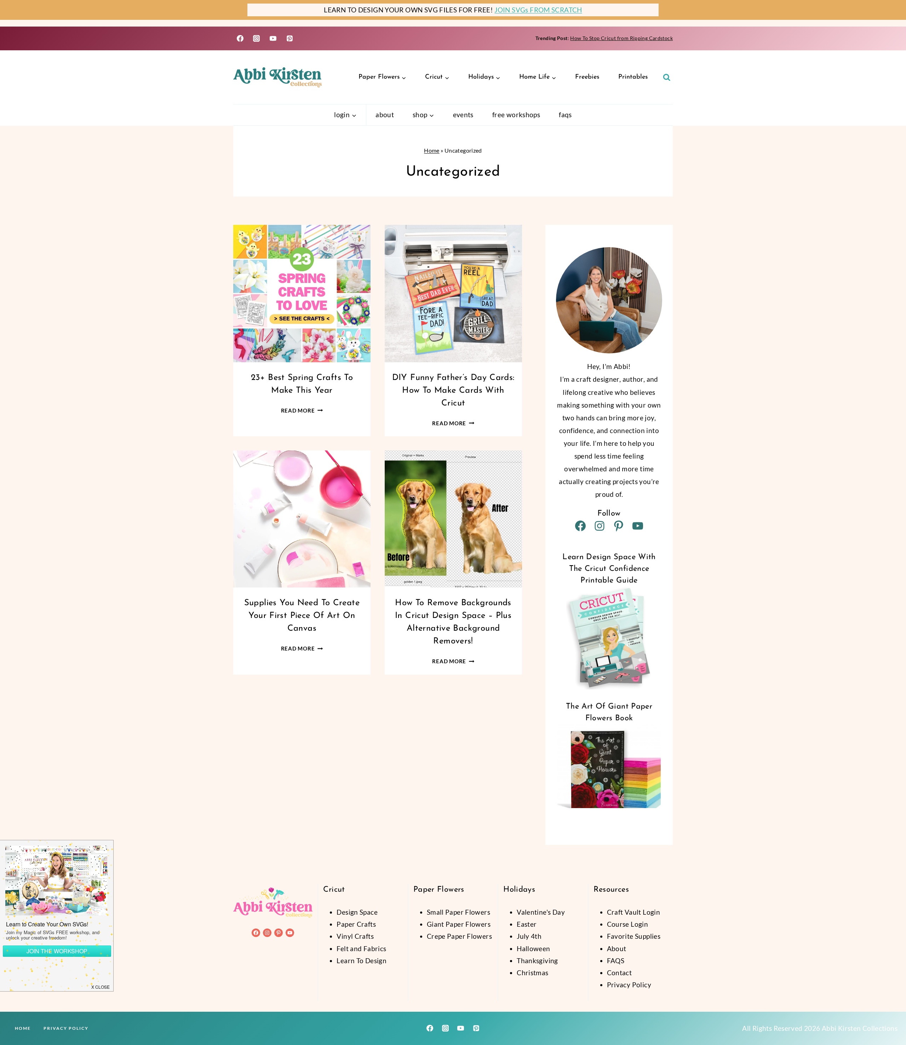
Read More (302, 410)
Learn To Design (361, 960)
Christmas (532, 973)
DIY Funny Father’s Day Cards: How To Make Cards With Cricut (453, 391)
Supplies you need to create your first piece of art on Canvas (302, 616)
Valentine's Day (541, 912)
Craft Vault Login (633, 912)
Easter (527, 924)
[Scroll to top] (888, 1017)
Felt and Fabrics (361, 948)
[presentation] (302, 293)
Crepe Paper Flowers (459, 936)
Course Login (627, 924)
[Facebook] (240, 38)
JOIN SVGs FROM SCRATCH (538, 10)
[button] (101, 986)
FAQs (565, 114)
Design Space (357, 912)
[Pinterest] (290, 38)
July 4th (529, 936)
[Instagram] (256, 38)
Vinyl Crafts (355, 936)
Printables (633, 77)
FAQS (616, 960)
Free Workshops (516, 114)
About (384, 114)
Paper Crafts (356, 924)
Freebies (587, 77)
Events (463, 114)
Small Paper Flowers (458, 912)
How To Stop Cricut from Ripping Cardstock (621, 38)
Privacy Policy (629, 985)
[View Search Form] (667, 78)
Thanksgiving (537, 960)
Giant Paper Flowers (459, 924)
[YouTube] (273, 38)
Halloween (533, 948)
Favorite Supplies (633, 936)
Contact (619, 973)
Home (432, 150)
